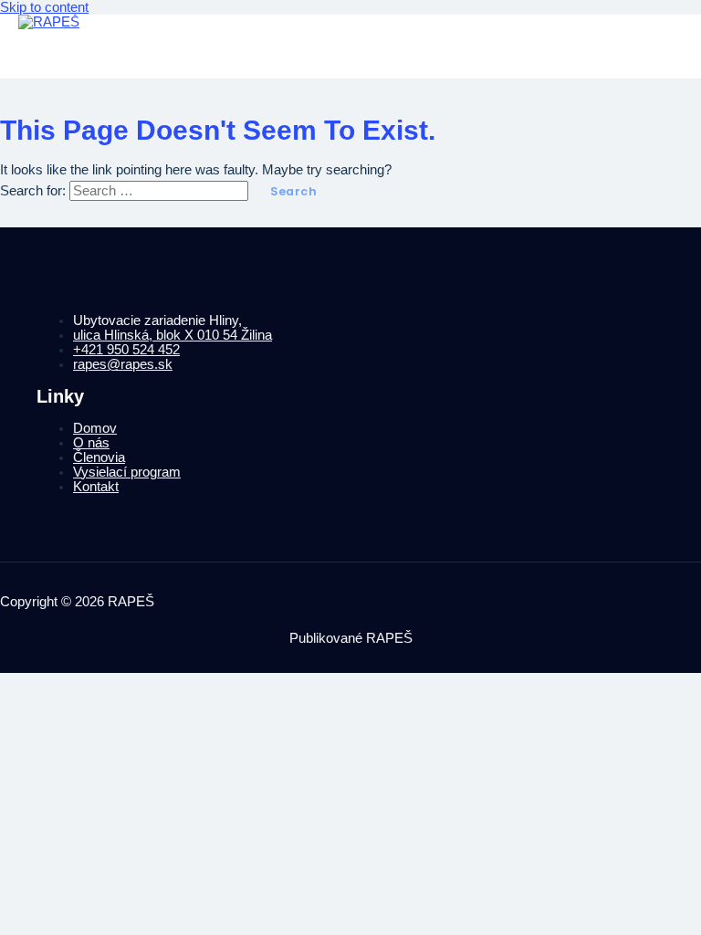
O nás (91, 443)
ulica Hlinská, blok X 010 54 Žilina (172, 335)
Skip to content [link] (44, 7)
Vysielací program (127, 472)
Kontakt (96, 486)
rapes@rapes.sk (123, 364)
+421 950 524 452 (126, 349)
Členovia (99, 457)
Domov (95, 428)
